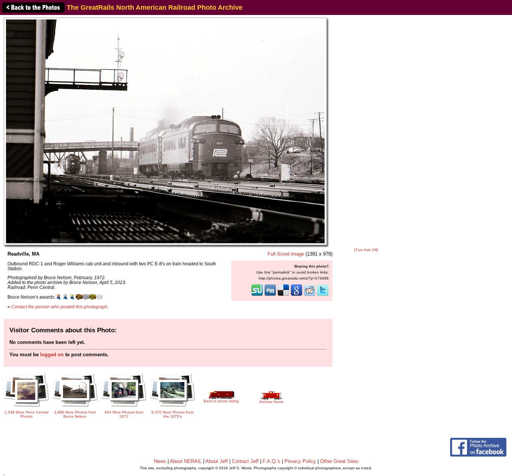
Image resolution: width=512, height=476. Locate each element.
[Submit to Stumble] (257, 295)
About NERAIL (186, 461)
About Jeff (216, 461)
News (160, 461)
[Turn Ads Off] (366, 250)
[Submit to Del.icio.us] (283, 295)
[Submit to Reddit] (310, 295)
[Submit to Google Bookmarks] (296, 295)
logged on (52, 354)
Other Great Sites (339, 461)
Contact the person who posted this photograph (59, 306)
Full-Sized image (286, 254)
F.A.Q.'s (271, 461)
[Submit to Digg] (270, 295)
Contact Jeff (245, 461)
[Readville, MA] (165, 131)
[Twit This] (323, 295)
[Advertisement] (366, 131)
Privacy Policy (300, 461)
